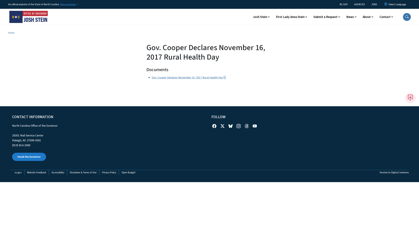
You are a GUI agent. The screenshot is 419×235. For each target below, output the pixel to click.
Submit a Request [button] (325, 17)
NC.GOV (344, 4)
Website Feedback (36, 172)
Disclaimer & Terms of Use (83, 172)
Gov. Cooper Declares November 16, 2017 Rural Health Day (187, 78)
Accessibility (58, 172)
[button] (407, 17)
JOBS (374, 4)
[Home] (28, 13)
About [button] (367, 17)
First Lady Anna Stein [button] (290, 17)
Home (11, 33)
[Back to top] (410, 98)
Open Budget (129, 172)
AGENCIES (359, 4)
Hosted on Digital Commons (394, 172)
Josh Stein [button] (260, 17)
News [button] (350, 17)
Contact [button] (385, 17)
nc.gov (18, 172)
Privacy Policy (109, 172)
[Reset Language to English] (385, 4)
